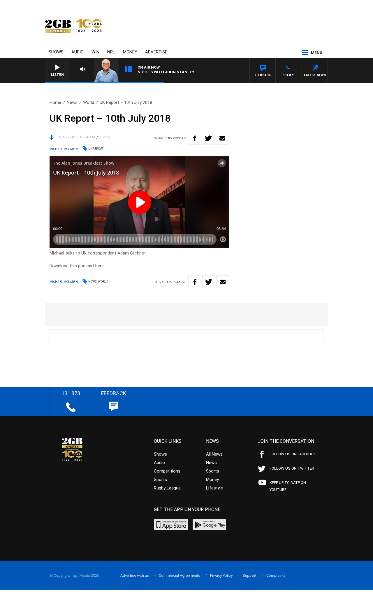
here (99, 266)
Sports (160, 479)
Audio (77, 52)
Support (249, 575)
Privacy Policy (221, 575)
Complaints (276, 575)
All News (214, 454)
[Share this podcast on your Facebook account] (194, 138)
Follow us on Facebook (293, 454)
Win (95, 52)
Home (55, 102)
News (72, 102)
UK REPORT (95, 148)
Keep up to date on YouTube (288, 486)
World (88, 102)
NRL (111, 52)
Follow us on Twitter (292, 468)
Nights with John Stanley (166, 72)
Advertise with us (134, 575)
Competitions (167, 471)
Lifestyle (214, 488)
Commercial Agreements (179, 575)
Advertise (156, 52)
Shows (56, 52)
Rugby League (167, 488)
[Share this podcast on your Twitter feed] (208, 138)
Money (130, 52)
